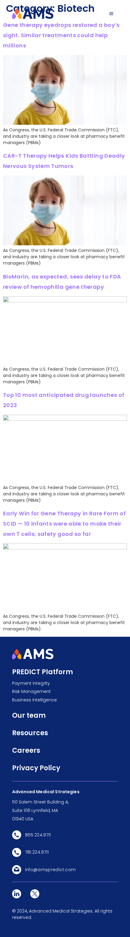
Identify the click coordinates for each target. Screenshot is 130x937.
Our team (29, 715)
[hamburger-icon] (111, 13)
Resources (30, 733)
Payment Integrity (31, 683)
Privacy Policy (36, 768)
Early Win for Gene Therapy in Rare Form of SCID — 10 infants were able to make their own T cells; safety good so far (64, 524)
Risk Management (31, 691)
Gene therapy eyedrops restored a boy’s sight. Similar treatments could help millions (61, 35)
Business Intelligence (34, 700)
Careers (26, 750)
